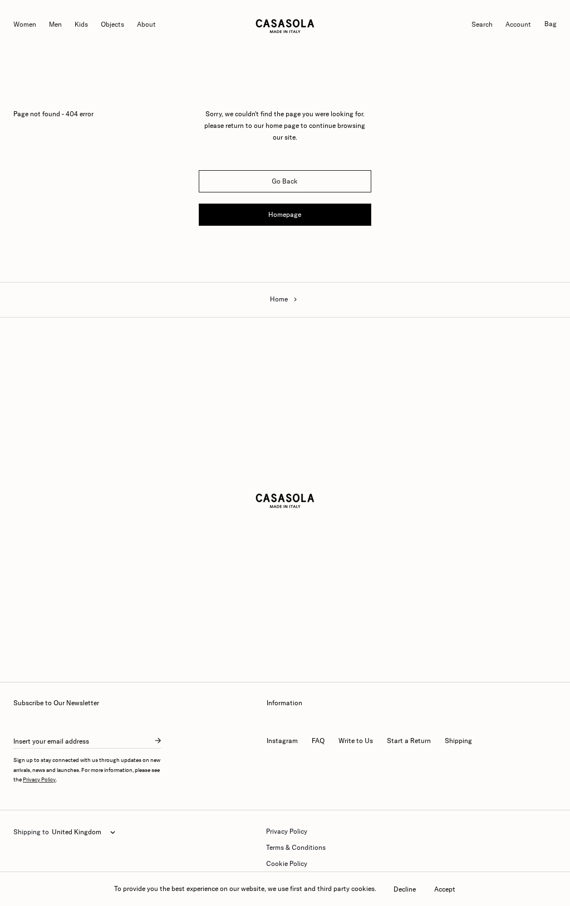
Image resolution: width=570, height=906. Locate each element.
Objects (112, 24)
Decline (405, 889)
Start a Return (409, 741)
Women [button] (24, 24)
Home (279, 299)
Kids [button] (81, 24)
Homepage (284, 215)
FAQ (318, 741)
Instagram (282, 741)
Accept (444, 889)
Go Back (285, 181)
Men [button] (55, 24)
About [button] (146, 24)
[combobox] (83, 832)
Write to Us (355, 741)
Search (482, 24)
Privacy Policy (39, 779)
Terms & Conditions (296, 847)
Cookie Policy (286, 864)
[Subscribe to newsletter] (157, 741)
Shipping (458, 741)
